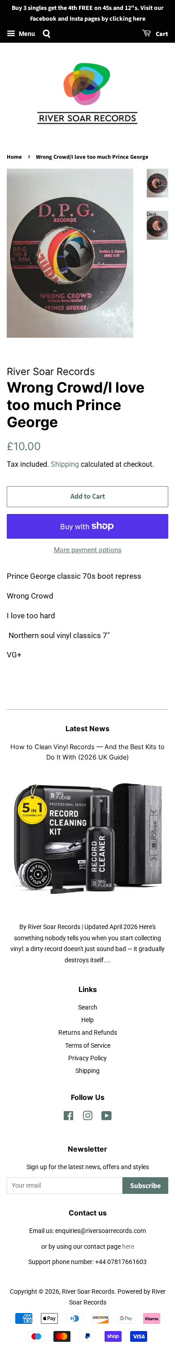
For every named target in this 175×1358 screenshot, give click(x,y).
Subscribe (145, 1186)
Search (87, 1007)
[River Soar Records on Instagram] (87, 1117)
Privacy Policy (87, 1058)
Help (87, 1020)
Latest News (87, 728)
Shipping (65, 464)
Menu (26, 33)
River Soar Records (88, 1291)
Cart (161, 34)
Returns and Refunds (87, 1032)
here (128, 1247)
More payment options (88, 550)
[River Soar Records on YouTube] (106, 1117)
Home (14, 157)
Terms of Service (87, 1046)
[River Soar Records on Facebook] (68, 1117)
